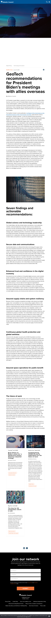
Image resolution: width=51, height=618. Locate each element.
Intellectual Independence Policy (39, 601)
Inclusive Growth (12, 474)
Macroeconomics (12, 531)
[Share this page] (27, 548)
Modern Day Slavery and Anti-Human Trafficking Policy (16, 605)
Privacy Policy (29, 582)
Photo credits (42, 605)
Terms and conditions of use (25, 601)
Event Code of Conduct (33, 605)
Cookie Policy (15, 601)
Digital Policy (9, 65)
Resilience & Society (32, 486)
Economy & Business (12, 472)
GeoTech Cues (9, 70)
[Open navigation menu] (49, 1)
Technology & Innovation (19, 65)
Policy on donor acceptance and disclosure (34, 603)
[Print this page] (44, 70)
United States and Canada (13, 533)
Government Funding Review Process (16, 603)
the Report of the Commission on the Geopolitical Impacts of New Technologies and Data (25, 113)
